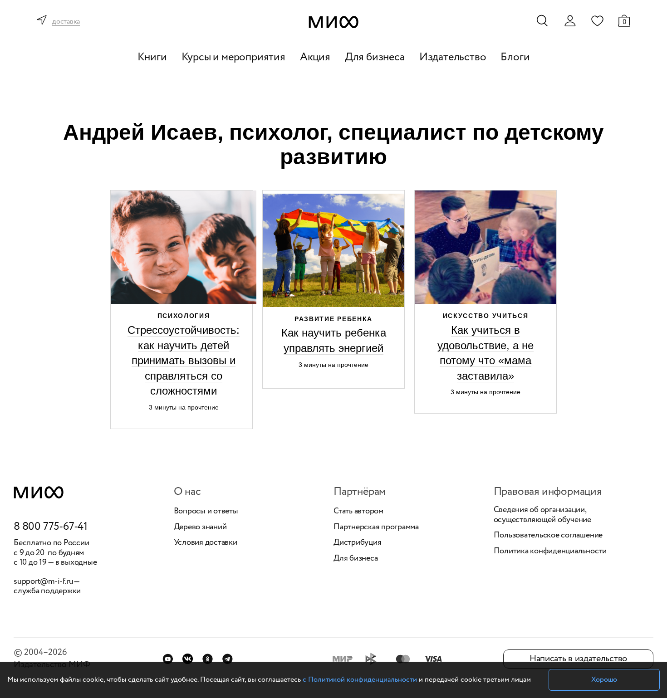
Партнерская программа (376, 527)
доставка (66, 22)
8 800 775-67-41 (51, 527)
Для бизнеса (375, 57)
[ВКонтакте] (187, 659)
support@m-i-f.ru (44, 581)
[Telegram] (227, 659)
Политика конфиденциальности (550, 551)
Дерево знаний (200, 527)
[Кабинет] (570, 21)
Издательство (452, 57)
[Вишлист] (597, 20)
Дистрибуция (357, 543)
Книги (152, 57)
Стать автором (358, 512)
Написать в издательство (578, 658)
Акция (315, 57)
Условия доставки (205, 543)
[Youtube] (167, 659)
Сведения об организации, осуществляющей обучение (542, 515)
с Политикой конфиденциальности (360, 679)
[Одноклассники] (207, 659)
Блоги (515, 57)
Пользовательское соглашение (548, 536)
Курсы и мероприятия (233, 57)
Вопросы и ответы (206, 512)
